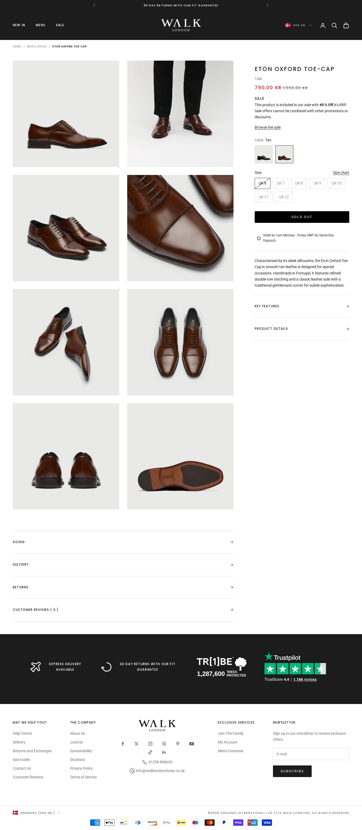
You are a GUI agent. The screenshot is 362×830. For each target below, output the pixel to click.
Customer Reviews (28, 777)
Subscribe (292, 771)
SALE (60, 25)
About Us (77, 733)
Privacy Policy (81, 768)
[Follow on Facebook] (122, 743)
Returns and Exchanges (32, 751)
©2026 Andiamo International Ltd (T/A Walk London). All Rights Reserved (278, 813)
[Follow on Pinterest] (177, 743)
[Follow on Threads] (164, 743)
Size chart (341, 172)
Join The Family (231, 733)
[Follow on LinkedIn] (164, 752)
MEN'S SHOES (37, 46)
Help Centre (22, 733)
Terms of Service (83, 777)
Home (17, 46)
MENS (40, 25)
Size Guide (21, 759)
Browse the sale (268, 127)
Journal (76, 742)
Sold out (302, 217)
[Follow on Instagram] (150, 743)
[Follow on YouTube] (191, 743)
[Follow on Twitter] (136, 743)
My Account (227, 742)
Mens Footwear (231, 751)
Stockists (77, 759)
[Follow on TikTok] (150, 752)
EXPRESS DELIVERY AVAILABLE (65, 666)
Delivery (19, 742)
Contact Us (22, 768)
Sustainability (81, 751)
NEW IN (19, 25)
